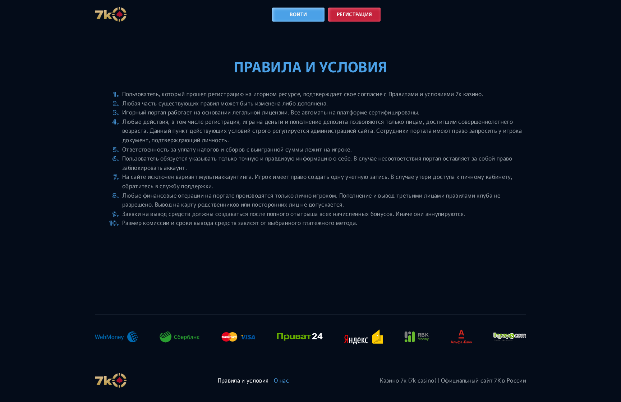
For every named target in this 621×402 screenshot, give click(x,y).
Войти (298, 14)
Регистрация (354, 14)
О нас (281, 380)
